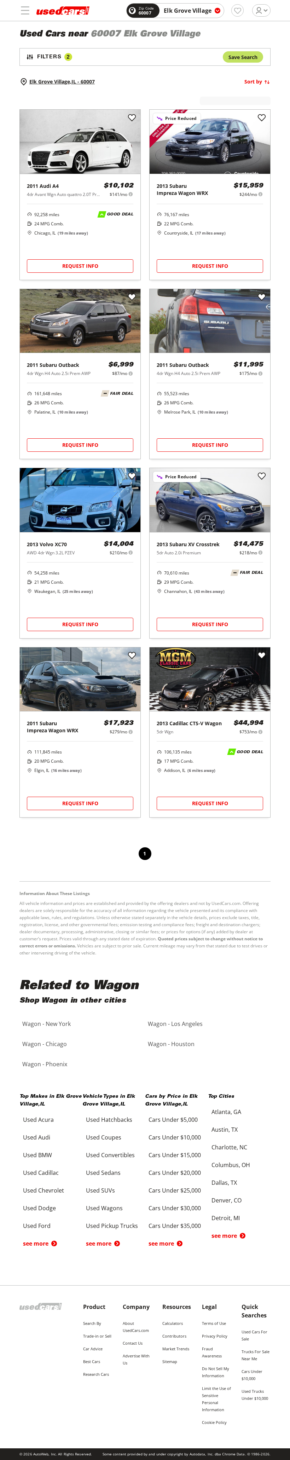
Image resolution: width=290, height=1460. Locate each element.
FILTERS (53, 57)
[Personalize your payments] (130, 194)
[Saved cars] (237, 10)
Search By (92, 1323)
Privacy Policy (214, 1336)
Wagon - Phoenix (44, 1064)
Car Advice (93, 1348)
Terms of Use (214, 1323)
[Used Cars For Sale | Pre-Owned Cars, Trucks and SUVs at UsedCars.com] (62, 10)
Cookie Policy (214, 1422)
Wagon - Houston (171, 1044)
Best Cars (91, 1361)
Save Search (242, 57)
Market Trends (175, 1348)
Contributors (174, 1336)
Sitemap (169, 1361)
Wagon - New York (46, 1024)
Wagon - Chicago (44, 1044)
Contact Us (133, 1343)
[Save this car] (132, 118)
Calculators (172, 1323)
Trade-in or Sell (97, 1336)
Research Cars (96, 1374)
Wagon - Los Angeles (175, 1024)
